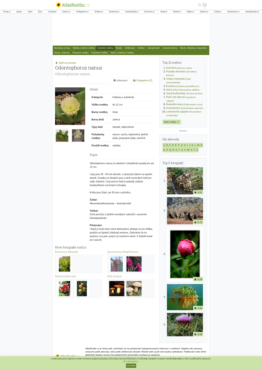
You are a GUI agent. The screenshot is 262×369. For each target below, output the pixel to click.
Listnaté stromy (170, 48)
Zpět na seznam (67, 63)
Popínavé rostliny (99, 52)
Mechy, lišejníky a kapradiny (193, 48)
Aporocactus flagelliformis (122, 251)
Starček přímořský (184, 93)
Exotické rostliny (105, 48)
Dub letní (179, 68)
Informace (122, 80)
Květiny (141, 48)
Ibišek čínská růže (65, 276)
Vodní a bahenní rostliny (122, 52)
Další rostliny (170, 122)
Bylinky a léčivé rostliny (84, 48)
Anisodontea (184, 108)
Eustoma (182, 86)
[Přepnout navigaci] (204, 5)
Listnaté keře (153, 48)
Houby (119, 48)
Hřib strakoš (114, 276)
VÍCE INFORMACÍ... (131, 361)
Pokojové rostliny (80, 52)
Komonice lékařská (66, 251)
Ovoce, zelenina (62, 52)
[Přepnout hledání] (199, 5)
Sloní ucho (182, 89)
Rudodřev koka (184, 104)
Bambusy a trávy (62, 48)
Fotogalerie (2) (144, 80)
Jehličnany (130, 48)
